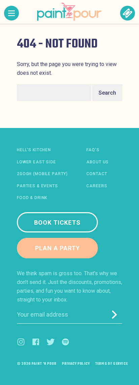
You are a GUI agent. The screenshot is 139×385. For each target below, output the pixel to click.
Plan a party (57, 248)
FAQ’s (92, 150)
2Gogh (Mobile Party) (42, 173)
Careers (96, 186)
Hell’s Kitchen (34, 150)
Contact (96, 173)
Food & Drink (32, 197)
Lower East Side (36, 162)
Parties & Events (37, 186)
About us (97, 162)
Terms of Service (111, 364)
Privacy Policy (76, 364)
